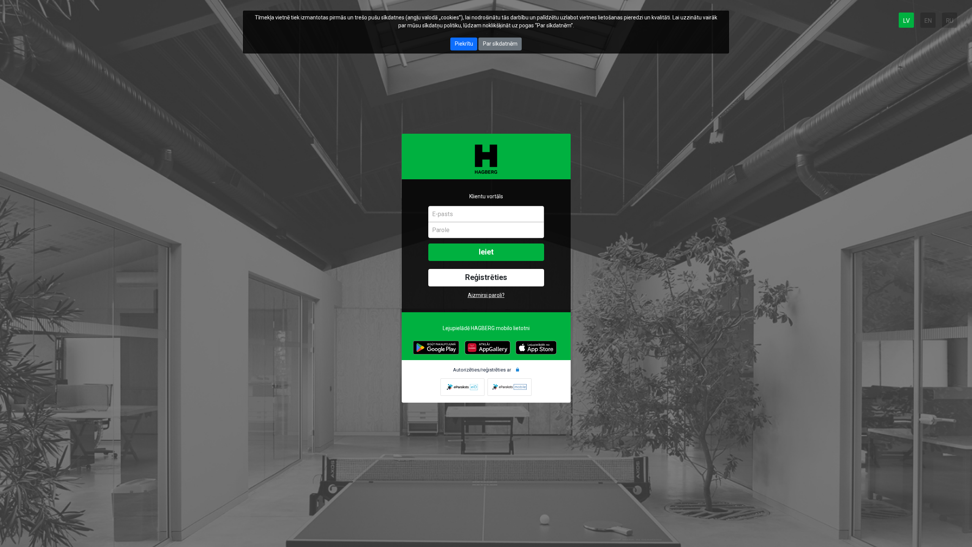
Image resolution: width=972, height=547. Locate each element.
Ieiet (486, 252)
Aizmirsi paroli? (486, 295)
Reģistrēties (486, 277)
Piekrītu (464, 44)
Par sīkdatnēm (500, 44)
